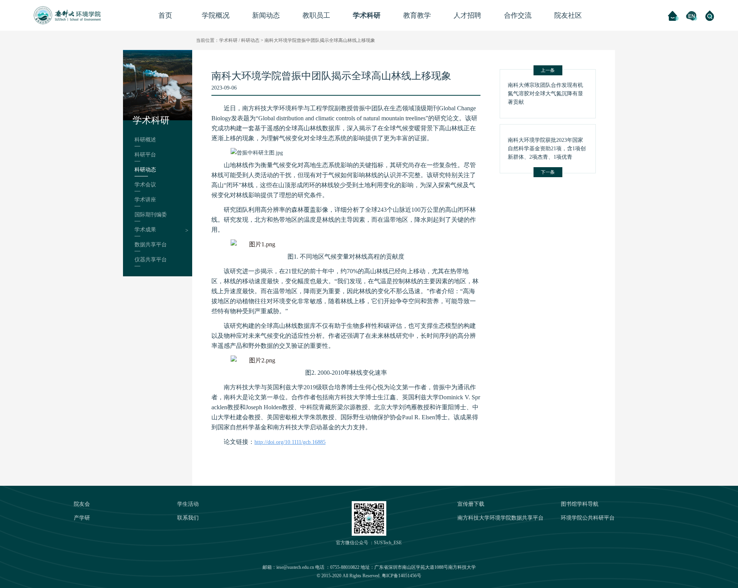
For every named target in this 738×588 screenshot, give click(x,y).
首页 (165, 15)
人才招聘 (467, 15)
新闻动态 (266, 15)
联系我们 (188, 518)
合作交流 (518, 15)
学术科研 (367, 15)
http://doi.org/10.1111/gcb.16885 (290, 442)
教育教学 (417, 15)
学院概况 (215, 15)
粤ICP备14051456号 (401, 575)
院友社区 (568, 15)
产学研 (82, 518)
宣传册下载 (470, 504)
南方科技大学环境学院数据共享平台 (500, 518)
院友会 (82, 504)
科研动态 (250, 40)
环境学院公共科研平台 (588, 518)
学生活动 (188, 504)
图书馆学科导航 (579, 504)
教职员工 (316, 15)
